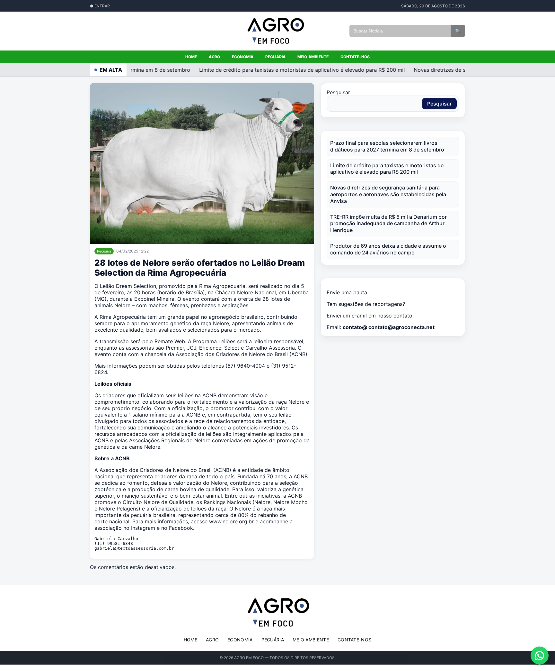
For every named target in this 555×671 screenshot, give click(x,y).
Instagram (143, 528)
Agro (214, 56)
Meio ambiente (313, 56)
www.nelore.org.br (231, 521)
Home (191, 56)
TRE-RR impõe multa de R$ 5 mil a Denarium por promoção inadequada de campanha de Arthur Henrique (388, 224)
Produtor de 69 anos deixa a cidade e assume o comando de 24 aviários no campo (388, 249)
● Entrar (100, 6)
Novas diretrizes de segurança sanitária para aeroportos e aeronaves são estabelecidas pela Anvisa (388, 194)
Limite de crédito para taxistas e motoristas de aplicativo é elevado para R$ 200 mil (296, 70)
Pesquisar (338, 92)
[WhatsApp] (540, 656)
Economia (243, 56)
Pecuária (275, 56)
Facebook (181, 528)
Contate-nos (355, 56)
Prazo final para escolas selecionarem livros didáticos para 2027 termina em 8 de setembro (387, 146)
